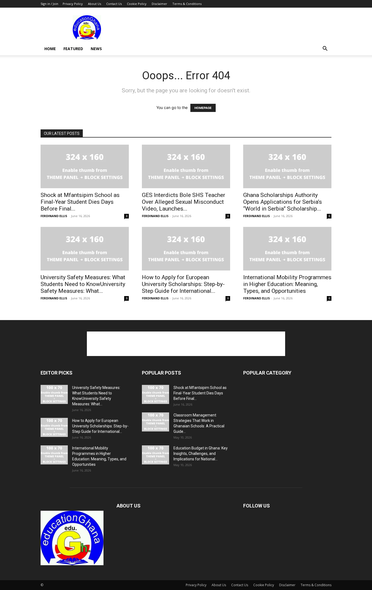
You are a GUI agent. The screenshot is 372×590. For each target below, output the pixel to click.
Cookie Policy (137, 4)
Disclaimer (159, 4)
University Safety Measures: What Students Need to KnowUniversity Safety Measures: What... (83, 284)
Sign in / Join (49, 4)
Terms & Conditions (187, 4)
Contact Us (114, 4)
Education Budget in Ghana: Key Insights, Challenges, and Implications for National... (200, 453)
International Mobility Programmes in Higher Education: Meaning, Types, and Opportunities (287, 284)
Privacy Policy (73, 4)
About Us (94, 4)
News (96, 48)
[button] (324, 49)
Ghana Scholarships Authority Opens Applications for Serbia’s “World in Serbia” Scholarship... (282, 202)
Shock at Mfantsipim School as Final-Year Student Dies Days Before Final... (80, 202)
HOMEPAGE (203, 108)
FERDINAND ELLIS (54, 216)
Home (50, 48)
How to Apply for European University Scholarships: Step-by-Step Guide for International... (183, 284)
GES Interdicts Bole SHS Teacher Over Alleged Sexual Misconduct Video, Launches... (183, 202)
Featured (73, 48)
